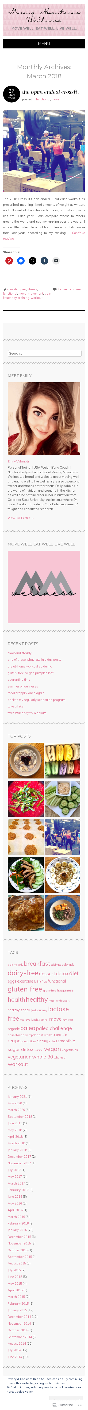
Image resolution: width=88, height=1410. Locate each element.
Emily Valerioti (18, 461)
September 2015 (20, 1257)
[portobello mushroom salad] (26, 875)
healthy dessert (59, 1000)
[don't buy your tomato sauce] (26, 799)
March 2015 (16, 1297)
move (56, 99)
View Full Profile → (21, 518)
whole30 (59, 1057)
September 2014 (20, 1337)
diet (74, 973)
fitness (32, 289)
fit (39, 981)
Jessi (33, 1010)
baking (12, 964)
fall (36, 981)
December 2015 (19, 1237)
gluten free (25, 989)
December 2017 (19, 1156)
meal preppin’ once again (26, 693)
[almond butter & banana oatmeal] (62, 875)
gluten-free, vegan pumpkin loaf (31, 673)
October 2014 (18, 1330)
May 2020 (15, 1103)
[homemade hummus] (62, 799)
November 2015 (19, 1243)
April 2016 (15, 1210)
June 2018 (15, 1123)
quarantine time (19, 679)
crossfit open (16, 289)
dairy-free (23, 973)
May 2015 (15, 1283)
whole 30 (42, 1057)
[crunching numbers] (62, 913)
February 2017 (18, 1190)
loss (22, 1019)
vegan (52, 1048)
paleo (27, 1027)
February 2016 (18, 1223)
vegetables (70, 1050)
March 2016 (16, 1217)
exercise (25, 980)
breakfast (37, 963)
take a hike (15, 706)
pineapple (30, 1035)
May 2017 (15, 1176)
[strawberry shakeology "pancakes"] (26, 913)
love (27, 1019)
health (16, 999)
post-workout (46, 1035)
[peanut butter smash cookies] (26, 837)
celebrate (56, 964)
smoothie (66, 1040)
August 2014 (17, 1343)
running (42, 1041)
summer (38, 1050)
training (23, 298)
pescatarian (16, 1035)
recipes (15, 1040)
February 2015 (18, 1303)
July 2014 (14, 1350)
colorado (68, 964)
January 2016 (17, 1230)
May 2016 (15, 1203)
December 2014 (19, 1317)
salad (53, 1041)
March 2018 (16, 1143)
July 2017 (14, 1170)
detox (62, 973)
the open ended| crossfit (50, 91)
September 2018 (20, 1116)
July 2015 (14, 1270)
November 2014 (19, 1323)
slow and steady (19, 653)
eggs (12, 981)
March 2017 (16, 1183)
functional (43, 99)
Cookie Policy (24, 1391)
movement (35, 293)
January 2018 (17, 1150)
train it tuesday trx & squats (27, 713)
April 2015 (15, 1290)
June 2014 (15, 1357)
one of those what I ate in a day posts (34, 659)
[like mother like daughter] (62, 761)
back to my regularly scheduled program (36, 700)
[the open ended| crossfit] (62, 837)
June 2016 (15, 1196)
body (20, 964)
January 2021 (17, 1096)
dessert (47, 973)
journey (42, 1010)
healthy (37, 999)
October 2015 (18, 1250)
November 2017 (19, 1163)
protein (61, 1034)
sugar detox (21, 1049)
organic (13, 1029)
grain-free (49, 990)
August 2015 (17, 1263)
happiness (65, 990)
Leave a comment (71, 289)
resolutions (29, 1041)
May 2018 (15, 1130)
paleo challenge (54, 1028)
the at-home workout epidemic (30, 666)
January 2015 (17, 1310)
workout (36, 298)
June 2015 (15, 1277)
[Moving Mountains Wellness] (44, 36)
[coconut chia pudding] (26, 761)
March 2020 (16, 1110)
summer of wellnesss (23, 686)
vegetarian (19, 1057)
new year (67, 1019)
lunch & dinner (39, 1019)
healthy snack (19, 1010)
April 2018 (15, 1136)
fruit (44, 981)
